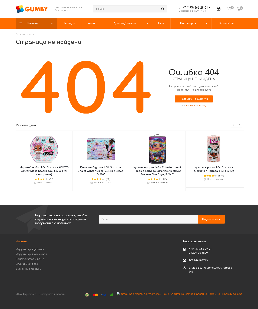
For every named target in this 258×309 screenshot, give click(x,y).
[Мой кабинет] (218, 9)
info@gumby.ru (198, 260)
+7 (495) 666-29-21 (195, 7)
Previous (234, 125)
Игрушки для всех (27, 264)
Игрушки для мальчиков (31, 254)
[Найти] (162, 8)
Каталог (21, 241)
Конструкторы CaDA (30, 259)
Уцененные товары (28, 269)
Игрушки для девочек (30, 249)
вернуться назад (196, 105)
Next (239, 125)
